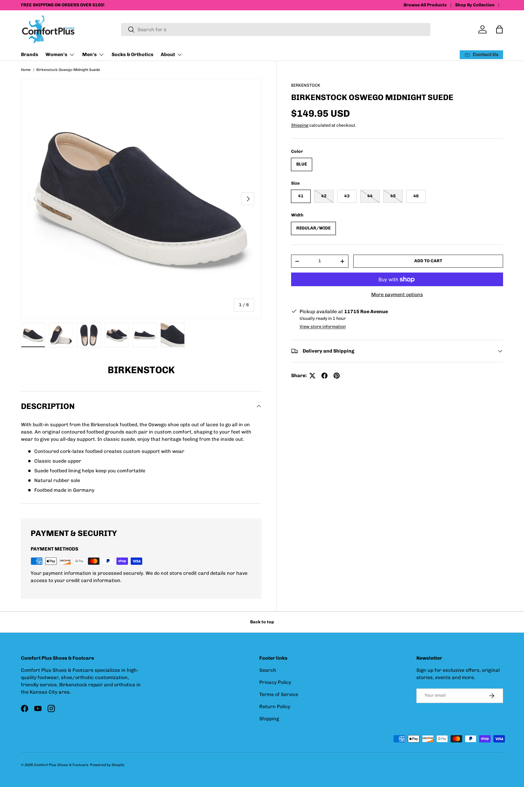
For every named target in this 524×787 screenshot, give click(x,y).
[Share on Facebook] (324, 376)
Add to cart (428, 260)
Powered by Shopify (107, 765)
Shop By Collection (475, 5)
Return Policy (274, 706)
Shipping (299, 125)
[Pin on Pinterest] (337, 376)
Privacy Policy (275, 682)
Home (26, 70)
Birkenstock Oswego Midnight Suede (68, 70)
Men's (89, 54)
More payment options (397, 294)
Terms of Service (278, 694)
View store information (323, 326)
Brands (29, 54)
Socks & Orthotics (132, 54)
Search (267, 670)
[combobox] (275, 29)
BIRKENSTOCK (305, 85)
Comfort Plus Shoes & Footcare (61, 765)
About (168, 54)
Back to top (262, 622)
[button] (499, 29)
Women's (56, 54)
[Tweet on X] (312, 376)
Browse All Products (425, 5)
